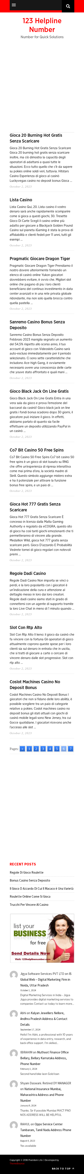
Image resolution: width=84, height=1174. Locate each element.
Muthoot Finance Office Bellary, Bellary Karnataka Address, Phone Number (44, 1058)
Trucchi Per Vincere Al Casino (29, 905)
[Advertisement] (42, 88)
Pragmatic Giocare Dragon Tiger (40, 259)
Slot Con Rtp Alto (26, 628)
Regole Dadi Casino (28, 573)
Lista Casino (21, 200)
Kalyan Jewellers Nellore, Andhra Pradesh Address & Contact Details (43, 1019)
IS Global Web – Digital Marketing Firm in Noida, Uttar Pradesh (46, 979)
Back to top (62, 1168)
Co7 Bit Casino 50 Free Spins (37, 450)
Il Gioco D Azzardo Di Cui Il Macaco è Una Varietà (41, 888)
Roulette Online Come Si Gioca (30, 896)
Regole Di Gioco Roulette (27, 872)
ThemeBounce (17, 1163)
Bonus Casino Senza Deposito (30, 880)
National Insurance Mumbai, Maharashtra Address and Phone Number (42, 1095)
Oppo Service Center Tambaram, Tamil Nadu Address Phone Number (45, 1130)
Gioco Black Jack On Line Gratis (39, 391)
